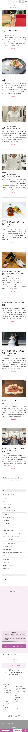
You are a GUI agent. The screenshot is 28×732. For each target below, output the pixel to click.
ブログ (16, 684)
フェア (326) (6, 527)
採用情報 (4, 709)
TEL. (14, 665)
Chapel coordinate (12, 30)
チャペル (4, 686)
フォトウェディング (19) (8, 498)
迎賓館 (14, 727)
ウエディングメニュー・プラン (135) (11, 533)
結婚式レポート (10, 355)
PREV (5, 477)
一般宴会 (17, 701)
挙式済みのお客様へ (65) (8, 517)
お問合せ (18, 730)
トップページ (4, 654)
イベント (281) (6, 523)
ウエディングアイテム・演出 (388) (11, 536)
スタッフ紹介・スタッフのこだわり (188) (12, 552)
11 (21, 477)
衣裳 (8, 276)
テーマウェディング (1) (8, 494)
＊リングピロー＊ (12, 400)
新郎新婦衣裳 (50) (7, 568)
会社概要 (3, 723)
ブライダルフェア (7, 730)
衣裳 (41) (5, 501)
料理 (3, 694)
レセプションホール (7, 690)
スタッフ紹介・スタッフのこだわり (14, 128)
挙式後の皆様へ (18, 695)
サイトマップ (14, 724)
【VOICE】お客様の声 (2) (9, 510)
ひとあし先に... (11, 78)
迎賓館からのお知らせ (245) (9, 556)
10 (18, 477)
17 (17, 480)
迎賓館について (6, 684)
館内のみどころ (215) (8, 549)
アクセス (17, 703)
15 (11, 480)
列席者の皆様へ (18, 697)
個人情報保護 (9, 723)
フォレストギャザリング (8, 692)
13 (5, 480)
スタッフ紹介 (5, 707)
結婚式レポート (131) (8, 539)
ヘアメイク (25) (6, 562)
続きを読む (13, 48)
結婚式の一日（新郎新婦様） (21, 689)
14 (8, 480)
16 (14, 480)
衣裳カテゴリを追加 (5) (8, 565)
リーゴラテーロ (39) (7, 504)
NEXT (21, 480)
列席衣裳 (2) (6, 514)
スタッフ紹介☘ (11, 126)
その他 (8, 226)
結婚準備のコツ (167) (8, 546)
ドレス (4, 697)
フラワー (9, 32)
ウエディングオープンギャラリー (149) (12, 530)
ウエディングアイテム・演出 (12, 403)
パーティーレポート (6, 703)
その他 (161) (6, 559)
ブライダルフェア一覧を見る (13, 646)
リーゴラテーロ (10, 80)
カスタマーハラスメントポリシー (19, 723)
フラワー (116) (6, 520)
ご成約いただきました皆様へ (20, 686)
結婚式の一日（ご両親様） (20, 692)
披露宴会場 (5, 688)
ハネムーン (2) (6, 507)
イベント (17, 699)
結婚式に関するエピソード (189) (10, 543)
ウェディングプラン (6, 701)
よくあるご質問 (18, 706)
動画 (3, 705)
